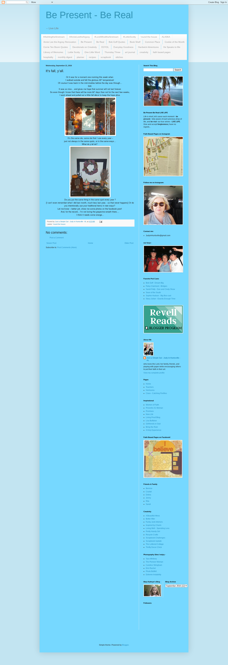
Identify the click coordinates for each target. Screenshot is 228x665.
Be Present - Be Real (89, 15)
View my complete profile (154, 373)
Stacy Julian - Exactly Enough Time (160, 299)
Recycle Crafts (152, 535)
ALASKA (166, 37)
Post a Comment (57, 238)
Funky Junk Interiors (154, 522)
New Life (149, 414)
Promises (150, 411)
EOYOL (105, 47)
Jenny (148, 498)
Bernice (149, 488)
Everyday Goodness (123, 47)
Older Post (129, 243)
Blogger (125, 645)
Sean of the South (153, 292)
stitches (119, 57)
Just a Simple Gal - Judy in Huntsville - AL (163, 359)
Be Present (86, 42)
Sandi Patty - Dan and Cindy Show (160, 289)
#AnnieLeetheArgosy (79, 37)
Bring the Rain (152, 427)
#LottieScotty (129, 37)
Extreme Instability (153, 575)
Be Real (100, 42)
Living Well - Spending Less (157, 528)
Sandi (148, 504)
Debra (148, 495)
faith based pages (161, 52)
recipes (92, 57)
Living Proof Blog (153, 417)
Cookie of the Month (175, 42)
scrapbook (106, 57)
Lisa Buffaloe (151, 421)
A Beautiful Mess (153, 516)
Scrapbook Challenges (155, 538)
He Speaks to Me (171, 47)
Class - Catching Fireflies (156, 393)
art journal (130, 52)
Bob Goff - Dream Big (155, 283)
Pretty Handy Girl (153, 531)
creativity (144, 52)
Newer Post (51, 243)
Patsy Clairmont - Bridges (156, 286)
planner (80, 57)
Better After (150, 519)
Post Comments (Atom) (67, 247)
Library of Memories (53, 52)
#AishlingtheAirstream (54, 37)
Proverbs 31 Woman (154, 408)
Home (90, 243)
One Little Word (92, 52)
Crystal (149, 492)
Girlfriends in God (153, 424)
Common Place (152, 42)
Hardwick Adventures (148, 47)
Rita (147, 501)
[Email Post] (101, 221)
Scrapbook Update (154, 541)
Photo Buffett (151, 571)
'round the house (149, 37)
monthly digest (65, 57)
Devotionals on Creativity (84, 47)
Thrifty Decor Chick (154, 547)
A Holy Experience (153, 430)
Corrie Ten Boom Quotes (55, 47)
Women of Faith (152, 405)
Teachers (150, 387)
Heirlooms (150, 390)
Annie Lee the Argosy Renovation (59, 42)
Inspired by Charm (153, 525)
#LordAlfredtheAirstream (106, 37)
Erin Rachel (151, 568)
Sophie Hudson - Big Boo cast (158, 296)
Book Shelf (135, 42)
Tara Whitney (151, 559)
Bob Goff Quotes (117, 42)
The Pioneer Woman (154, 562)
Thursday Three (112, 52)
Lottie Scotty (74, 52)
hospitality (48, 57)
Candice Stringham (154, 565)
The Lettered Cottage (155, 544)
